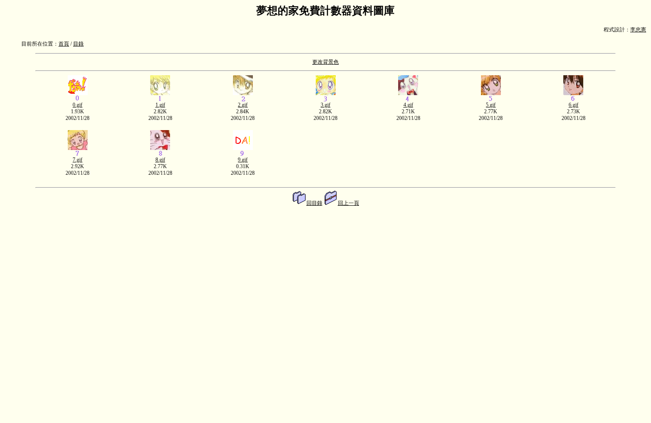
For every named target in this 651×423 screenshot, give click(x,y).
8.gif (160, 160)
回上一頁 (348, 203)
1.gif (160, 105)
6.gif (573, 105)
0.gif (77, 105)
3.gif (325, 105)
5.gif (491, 105)
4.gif (408, 105)
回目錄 (314, 203)
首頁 (63, 44)
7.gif (77, 160)
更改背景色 (325, 62)
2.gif (243, 105)
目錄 (78, 44)
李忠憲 (638, 30)
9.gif (243, 160)
